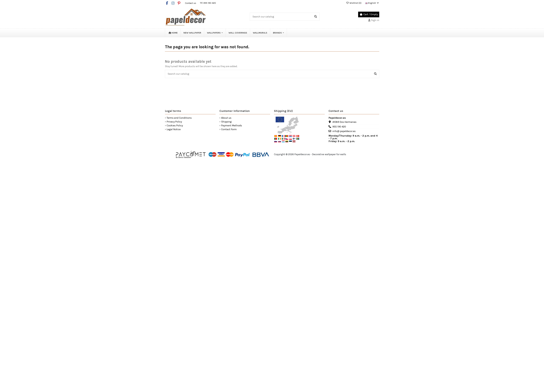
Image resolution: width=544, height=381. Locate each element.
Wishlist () (355, 3)
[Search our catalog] (315, 17)
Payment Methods (231, 125)
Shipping (226, 121)
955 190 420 (339, 126)
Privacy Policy (174, 121)
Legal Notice (174, 129)
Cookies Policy (175, 125)
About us (226, 118)
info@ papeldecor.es (344, 131)
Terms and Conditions (179, 118)
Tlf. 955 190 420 (208, 3)
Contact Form (229, 129)
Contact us (191, 3)
